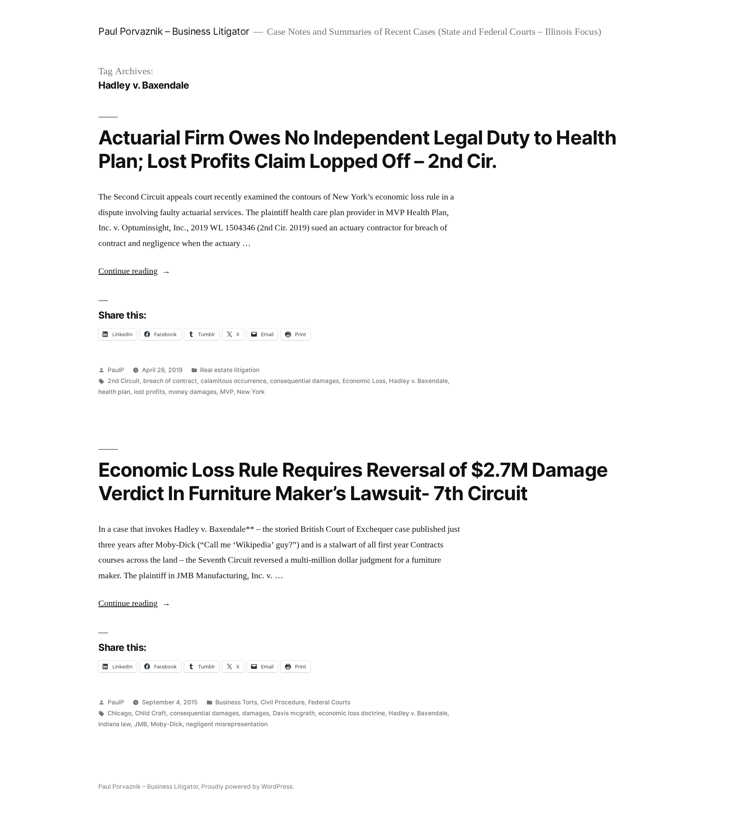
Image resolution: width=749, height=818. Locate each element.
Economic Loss (364, 381)
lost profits (149, 392)
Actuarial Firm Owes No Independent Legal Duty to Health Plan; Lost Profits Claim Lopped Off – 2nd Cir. (357, 149)
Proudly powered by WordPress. (247, 786)
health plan (114, 392)
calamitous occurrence (233, 381)
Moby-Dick (167, 724)
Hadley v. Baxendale (418, 381)
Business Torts (236, 702)
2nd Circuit (124, 381)
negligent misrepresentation (227, 724)
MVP (226, 392)
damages (255, 713)
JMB (140, 724)
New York (251, 392)
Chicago (119, 713)
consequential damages (304, 381)
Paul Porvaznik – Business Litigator (173, 31)
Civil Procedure (283, 702)
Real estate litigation (229, 370)
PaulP (116, 370)
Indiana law (114, 724)
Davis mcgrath (294, 713)
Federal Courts (329, 702)
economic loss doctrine (351, 713)
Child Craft (150, 713)
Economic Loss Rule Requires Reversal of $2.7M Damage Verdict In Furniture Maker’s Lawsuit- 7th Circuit (353, 481)
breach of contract (170, 381)
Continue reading (134, 271)
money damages (193, 392)
